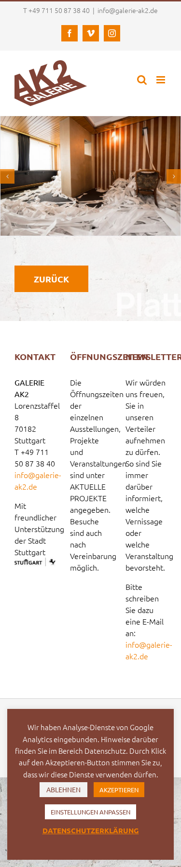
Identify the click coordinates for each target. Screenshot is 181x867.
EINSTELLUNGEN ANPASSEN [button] (90, 812)
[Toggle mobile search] (142, 80)
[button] (7, 176)
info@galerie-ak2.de (127, 10)
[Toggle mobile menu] (161, 80)
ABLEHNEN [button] (63, 789)
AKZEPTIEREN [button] (119, 790)
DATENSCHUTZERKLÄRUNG (90, 830)
